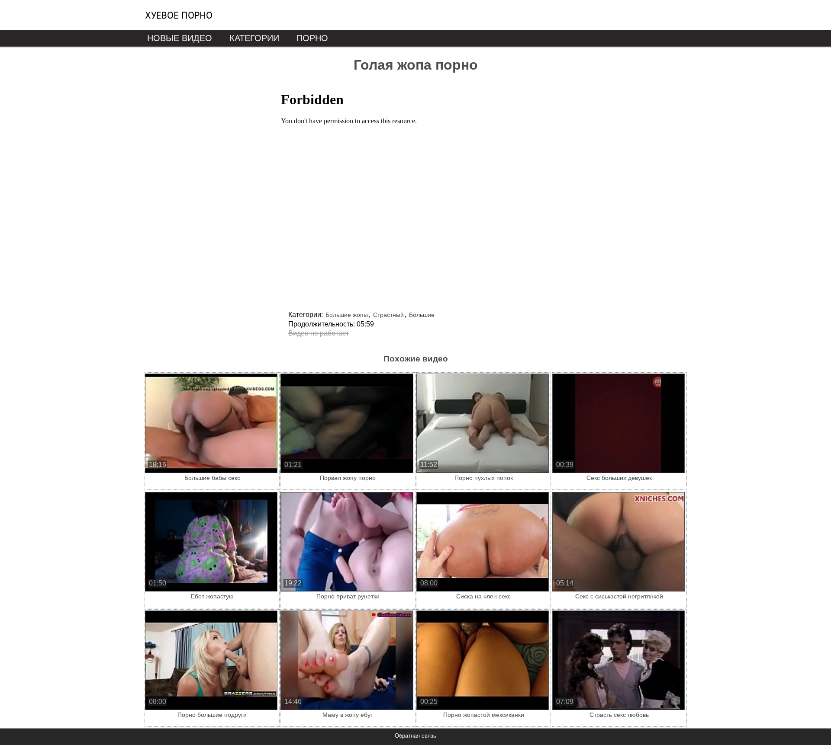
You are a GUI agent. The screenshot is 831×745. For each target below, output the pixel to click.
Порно (312, 38)
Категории (254, 38)
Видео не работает (318, 333)
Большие (422, 314)
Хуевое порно (179, 15)
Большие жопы (346, 314)
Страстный (388, 314)
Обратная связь (415, 735)
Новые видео (179, 38)
